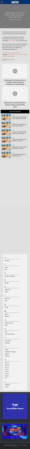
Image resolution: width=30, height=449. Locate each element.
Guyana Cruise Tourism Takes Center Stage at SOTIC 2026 (19, 117)
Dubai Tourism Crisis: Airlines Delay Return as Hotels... (19, 147)
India (6, 300)
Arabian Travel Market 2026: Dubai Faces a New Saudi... (19, 132)
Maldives (7, 316)
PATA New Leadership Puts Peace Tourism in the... (19, 125)
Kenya (6, 307)
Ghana (6, 292)
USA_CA (7, 371)
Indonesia (7, 298)
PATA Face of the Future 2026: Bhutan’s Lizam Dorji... (19, 140)
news (13, 115)
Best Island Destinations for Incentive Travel (19, 155)
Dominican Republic (10, 276)
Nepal (6, 325)
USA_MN (7, 365)
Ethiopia (7, 283)
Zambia (7, 387)
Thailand (7, 354)
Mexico (6, 314)
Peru (6, 332)
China (6, 267)
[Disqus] (15, 182)
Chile (6, 269)
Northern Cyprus (9, 323)
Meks (19, 445)
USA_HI (6, 369)
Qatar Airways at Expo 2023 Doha (11, 53)
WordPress (15, 447)
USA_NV (7, 363)
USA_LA (7, 367)
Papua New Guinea (10, 334)
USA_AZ (7, 373)
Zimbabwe (7, 384)
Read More (10, 59)
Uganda (7, 376)
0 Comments (18, 19)
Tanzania (7, 356)
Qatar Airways (12, 40)
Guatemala (7, 289)
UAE (6, 378)
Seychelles (7, 343)
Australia (7, 260)
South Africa (8, 340)
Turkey (6, 349)
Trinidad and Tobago (10, 351)
